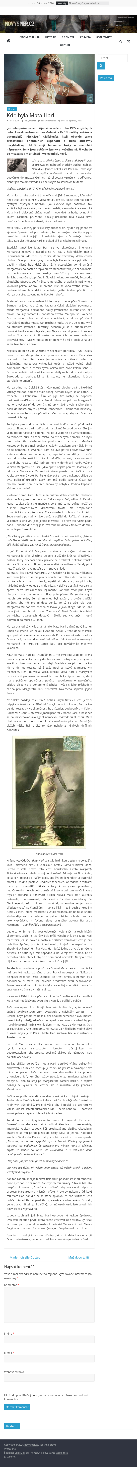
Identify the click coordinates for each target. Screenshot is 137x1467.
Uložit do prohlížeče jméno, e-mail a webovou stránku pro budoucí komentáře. (46, 1397)
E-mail (9, 1353)
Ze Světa (85, 37)
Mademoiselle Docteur (24, 1257)
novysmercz (30, 120)
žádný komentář (48, 120)
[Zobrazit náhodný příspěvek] (128, 41)
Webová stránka (14, 1372)
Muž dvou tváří (80, 1257)
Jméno (9, 1333)
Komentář (11, 1285)
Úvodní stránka (29, 37)
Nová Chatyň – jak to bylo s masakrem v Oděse (84, 5)
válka (80, 120)
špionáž (72, 120)
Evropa (64, 120)
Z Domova (68, 37)
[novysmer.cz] (68, 17)
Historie (50, 37)
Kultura (65, 45)
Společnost (104, 37)
